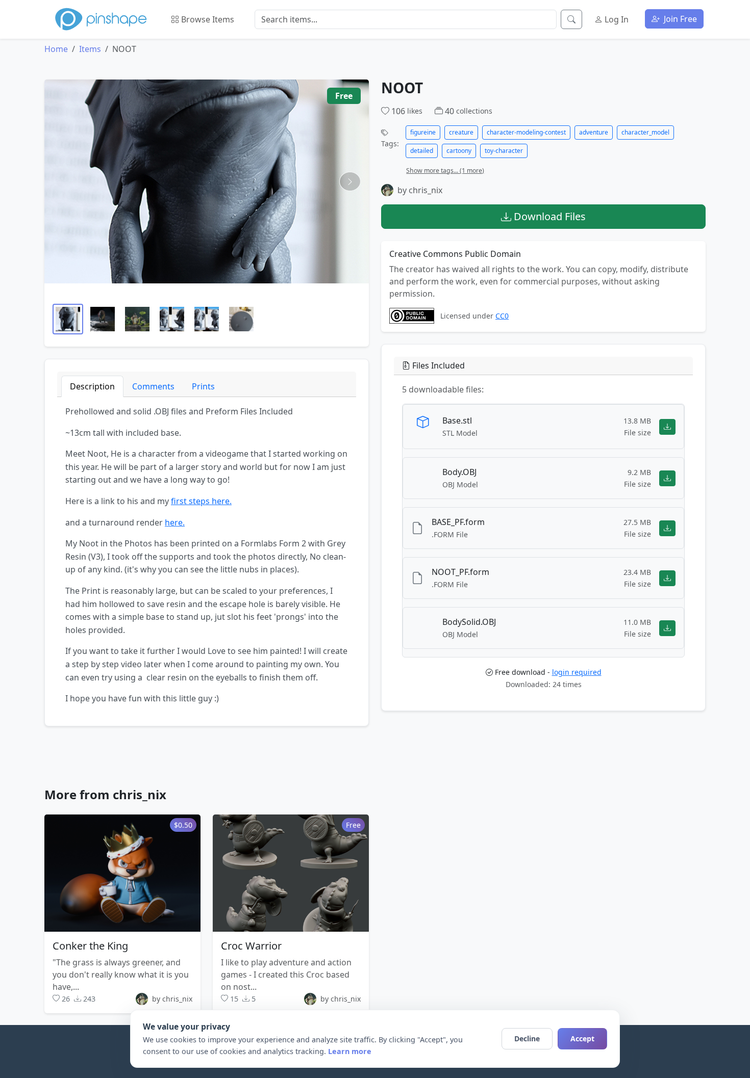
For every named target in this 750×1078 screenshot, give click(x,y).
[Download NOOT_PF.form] (667, 578)
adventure (593, 132)
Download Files (548, 216)
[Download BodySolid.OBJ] (667, 628)
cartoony (458, 150)
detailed (421, 150)
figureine (423, 132)
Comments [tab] (153, 386)
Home (56, 49)
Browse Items (206, 19)
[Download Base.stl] (667, 427)
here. (175, 522)
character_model (645, 132)
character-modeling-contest (526, 132)
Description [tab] (92, 386)
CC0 (502, 316)
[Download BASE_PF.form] (667, 528)
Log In (616, 19)
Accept (582, 1038)
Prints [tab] (203, 386)
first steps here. (201, 501)
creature (461, 132)
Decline (527, 1038)
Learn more (349, 1051)
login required (577, 672)
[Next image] (350, 181)
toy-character (504, 150)
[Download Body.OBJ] (667, 478)
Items (90, 49)
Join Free (679, 18)
